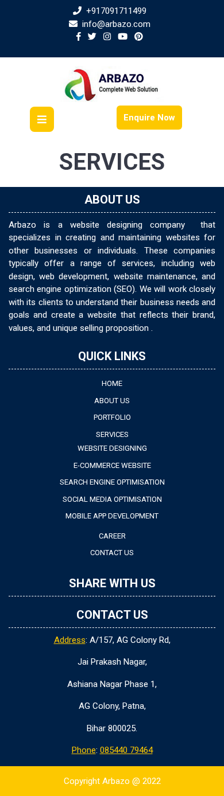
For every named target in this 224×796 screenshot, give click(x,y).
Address (70, 640)
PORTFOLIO (112, 417)
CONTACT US (112, 552)
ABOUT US (112, 400)
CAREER (112, 536)
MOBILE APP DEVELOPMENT (112, 516)
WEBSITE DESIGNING (112, 448)
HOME (112, 383)
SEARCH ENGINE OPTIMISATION (112, 482)
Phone (84, 750)
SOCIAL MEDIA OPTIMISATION (112, 499)
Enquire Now (149, 117)
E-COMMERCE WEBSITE (112, 465)
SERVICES (112, 434)
